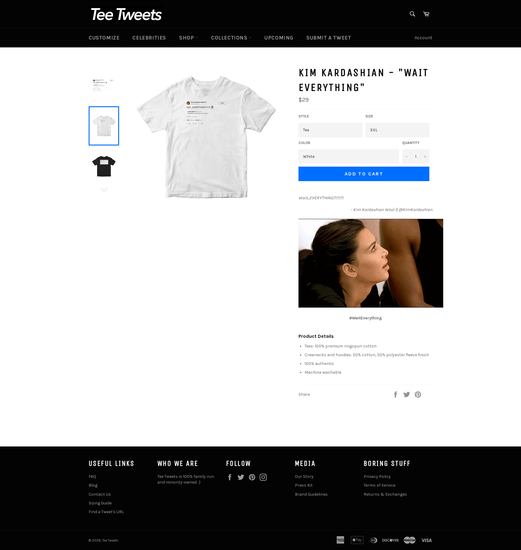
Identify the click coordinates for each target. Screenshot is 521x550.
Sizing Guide (100, 503)
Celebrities (149, 38)
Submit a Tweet (328, 38)
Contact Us (100, 494)
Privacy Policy (377, 476)
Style (303, 116)
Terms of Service (379, 485)
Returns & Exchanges (385, 494)
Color (304, 143)
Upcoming (278, 38)
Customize (104, 38)
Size (369, 116)
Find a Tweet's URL (106, 511)
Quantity (410, 143)
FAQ (92, 476)
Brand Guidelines (311, 494)
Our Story (304, 476)
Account (423, 37)
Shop (187, 38)
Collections (230, 38)
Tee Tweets (110, 540)
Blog (93, 485)
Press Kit (304, 485)
